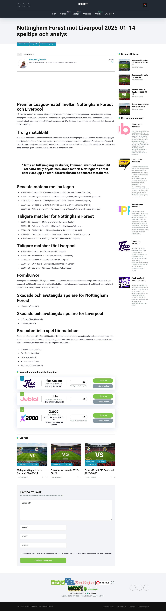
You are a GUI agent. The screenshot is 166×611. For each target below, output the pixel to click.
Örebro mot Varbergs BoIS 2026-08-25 (140, 105)
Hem (54, 14)
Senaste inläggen (28, 54)
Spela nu (103, 381)
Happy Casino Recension (137, 205)
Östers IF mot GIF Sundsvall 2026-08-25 (139, 92)
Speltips (76, 14)
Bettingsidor (64, 14)
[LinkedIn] (28, 5)
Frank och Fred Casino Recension (139, 279)
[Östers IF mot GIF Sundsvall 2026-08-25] (100, 454)
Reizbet (83, 4)
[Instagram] (23, 5)
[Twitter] (18, 5)
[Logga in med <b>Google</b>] (145, 5)
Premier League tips (48, 44)
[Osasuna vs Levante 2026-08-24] (66, 454)
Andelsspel (87, 14)
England (34, 44)
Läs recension (103, 386)
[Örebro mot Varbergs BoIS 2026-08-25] (124, 114)
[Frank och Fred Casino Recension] (124, 288)
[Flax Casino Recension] (29, 387)
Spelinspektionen (144, 606)
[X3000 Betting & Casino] (29, 421)
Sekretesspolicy (121, 606)
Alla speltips (23, 44)
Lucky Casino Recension (137, 161)
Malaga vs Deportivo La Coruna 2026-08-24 (29, 472)
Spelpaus (132, 606)
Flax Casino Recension (136, 242)
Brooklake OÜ (49, 606)
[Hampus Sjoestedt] (22, 68)
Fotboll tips (101, 461)
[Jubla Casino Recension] (29, 400)
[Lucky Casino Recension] (124, 169)
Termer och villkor (108, 606)
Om (19, 54)
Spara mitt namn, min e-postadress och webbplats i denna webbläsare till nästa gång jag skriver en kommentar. (67, 553)
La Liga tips (33, 464)
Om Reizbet (109, 14)
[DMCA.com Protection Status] (58, 584)
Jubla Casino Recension (137, 125)
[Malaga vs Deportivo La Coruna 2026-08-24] (32, 454)
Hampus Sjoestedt (37, 59)
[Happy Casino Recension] (124, 214)
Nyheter (98, 14)
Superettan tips (91, 464)
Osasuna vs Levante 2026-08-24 (140, 76)
